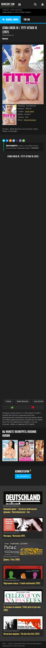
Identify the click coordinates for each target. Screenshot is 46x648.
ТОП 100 (27, 19)
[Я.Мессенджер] (3, 140)
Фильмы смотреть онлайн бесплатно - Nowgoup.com (8, 4)
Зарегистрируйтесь (11, 145)
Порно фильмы (30, 120)
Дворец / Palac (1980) (12, 559)
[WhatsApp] (23, 140)
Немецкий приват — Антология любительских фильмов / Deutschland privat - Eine (20, 511)
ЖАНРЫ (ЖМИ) (12, 19)
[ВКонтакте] (7, 140)
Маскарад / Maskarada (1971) (14, 535)
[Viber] (20, 140)
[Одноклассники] (10, 140)
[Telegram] (13, 140)
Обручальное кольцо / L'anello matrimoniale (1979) (22, 583)
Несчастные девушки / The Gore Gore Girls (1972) (22, 633)
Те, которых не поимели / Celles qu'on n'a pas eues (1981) (22, 609)
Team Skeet (29, 111)
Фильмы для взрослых (11, 506)
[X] (17, 140)
